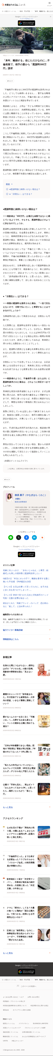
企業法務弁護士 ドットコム (31, 1032)
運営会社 (6, 1010)
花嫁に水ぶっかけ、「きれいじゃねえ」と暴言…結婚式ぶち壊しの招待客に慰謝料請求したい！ (25, 572)
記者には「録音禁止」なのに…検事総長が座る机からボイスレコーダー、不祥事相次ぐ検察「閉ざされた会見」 (21, 935)
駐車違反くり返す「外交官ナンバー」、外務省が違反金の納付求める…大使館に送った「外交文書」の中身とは (21, 883)
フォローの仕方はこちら (26, 18)
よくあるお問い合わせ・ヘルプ (13, 997)
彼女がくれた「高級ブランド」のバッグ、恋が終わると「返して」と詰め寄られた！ (25, 605)
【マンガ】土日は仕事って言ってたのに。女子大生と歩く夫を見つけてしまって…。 (25, 588)
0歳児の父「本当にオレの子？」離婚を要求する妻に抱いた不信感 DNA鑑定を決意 (26, 580)
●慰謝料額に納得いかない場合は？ (24, 189)
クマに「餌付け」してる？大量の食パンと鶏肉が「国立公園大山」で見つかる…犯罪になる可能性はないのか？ (21, 912)
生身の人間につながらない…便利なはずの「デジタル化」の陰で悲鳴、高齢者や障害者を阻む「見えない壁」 (19, 670)
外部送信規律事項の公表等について (15, 1005)
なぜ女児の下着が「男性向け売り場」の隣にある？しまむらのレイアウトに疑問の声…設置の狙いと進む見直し (21, 832)
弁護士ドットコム (10, 11)
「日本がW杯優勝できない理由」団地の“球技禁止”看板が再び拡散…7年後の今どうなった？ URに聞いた (19, 748)
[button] (42, 537)
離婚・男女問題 (25, 11)
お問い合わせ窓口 (33, 997)
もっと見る (8, 807)
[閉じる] (50, 16)
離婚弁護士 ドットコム (10, 1036)
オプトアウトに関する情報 (22, 1010)
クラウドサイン (24, 1023)
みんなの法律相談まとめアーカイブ (34, 1036)
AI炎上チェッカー (17, 1041)
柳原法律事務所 (21, 501)
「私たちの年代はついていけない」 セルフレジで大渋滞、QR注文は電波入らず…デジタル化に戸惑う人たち (19, 768)
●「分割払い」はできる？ (20, 194)
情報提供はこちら (11, 639)
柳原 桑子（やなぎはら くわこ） (31, 496)
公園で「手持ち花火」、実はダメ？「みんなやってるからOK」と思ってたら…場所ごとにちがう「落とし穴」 (19, 789)
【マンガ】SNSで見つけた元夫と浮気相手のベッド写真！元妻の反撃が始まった (26, 596)
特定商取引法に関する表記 (39, 1005)
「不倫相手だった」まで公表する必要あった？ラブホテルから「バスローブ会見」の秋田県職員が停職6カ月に (21, 861)
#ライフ (10, 81)
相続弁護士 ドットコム (10, 1032)
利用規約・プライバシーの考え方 (14, 1001)
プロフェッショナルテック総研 (35, 1028)
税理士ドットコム (9, 1023)
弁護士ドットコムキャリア (12, 1028)
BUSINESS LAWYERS (40, 1023)
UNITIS (5, 1041)
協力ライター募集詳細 (13, 629)
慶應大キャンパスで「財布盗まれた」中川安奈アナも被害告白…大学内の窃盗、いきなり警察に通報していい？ (19, 699)
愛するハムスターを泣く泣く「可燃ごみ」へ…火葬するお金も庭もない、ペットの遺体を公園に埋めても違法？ (19, 721)
